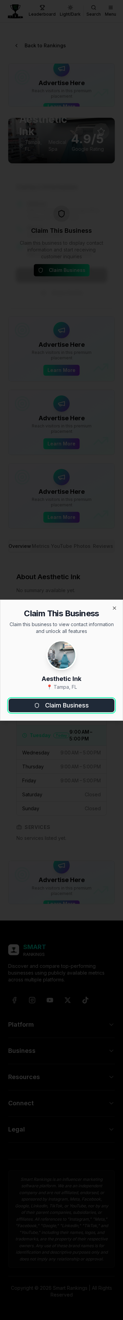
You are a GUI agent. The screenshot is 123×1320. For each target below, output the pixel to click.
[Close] (114, 608)
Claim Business (67, 705)
